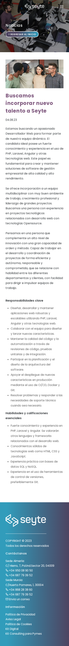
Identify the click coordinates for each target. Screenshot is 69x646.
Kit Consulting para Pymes (24, 634)
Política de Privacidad (20, 614)
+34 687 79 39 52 (20, 575)
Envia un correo (19, 599)
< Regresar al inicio (22, 34)
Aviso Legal (13, 619)
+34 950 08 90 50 (20, 570)
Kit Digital (12, 629)
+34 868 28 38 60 (20, 590)
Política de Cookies (19, 624)
